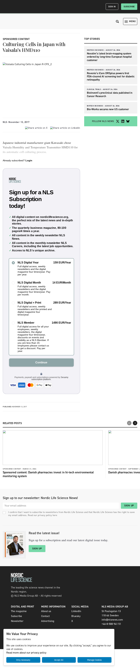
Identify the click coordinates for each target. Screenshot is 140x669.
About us (46, 611)
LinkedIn (76, 611)
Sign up (129, 505)
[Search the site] (117, 21)
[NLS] (21, 581)
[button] (135, 423)
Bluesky (76, 616)
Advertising (47, 621)
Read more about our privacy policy (26, 652)
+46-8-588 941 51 (111, 624)
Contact (45, 616)
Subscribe (129, 6)
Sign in (112, 6)
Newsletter (17, 621)
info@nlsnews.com (112, 619)
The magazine (19, 611)
